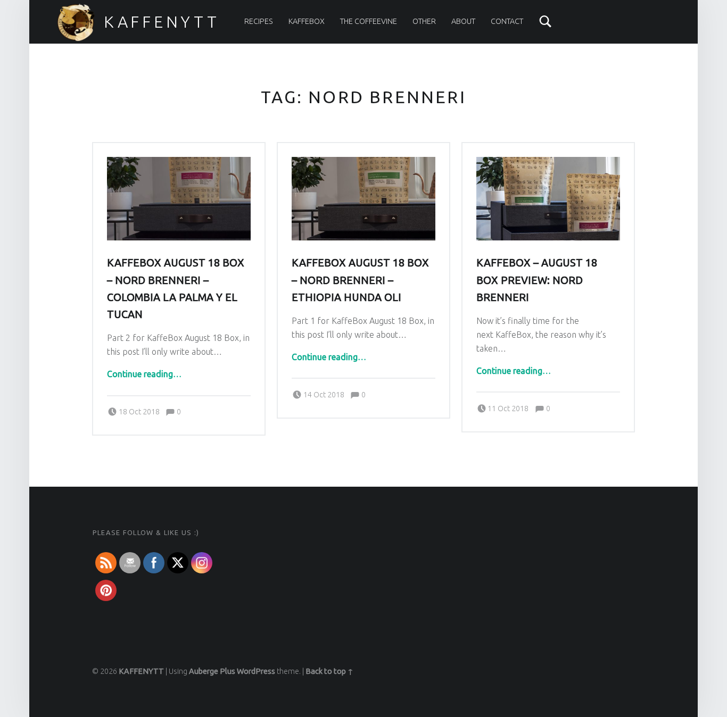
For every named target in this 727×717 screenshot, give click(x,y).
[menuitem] (258, 21)
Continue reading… (144, 374)
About (463, 21)
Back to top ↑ (329, 671)
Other (424, 21)
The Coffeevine (368, 21)
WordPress (256, 671)
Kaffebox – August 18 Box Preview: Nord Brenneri (536, 280)
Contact (507, 21)
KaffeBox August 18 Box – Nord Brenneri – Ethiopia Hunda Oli (360, 280)
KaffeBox (306, 21)
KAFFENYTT (162, 22)
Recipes (258, 21)
